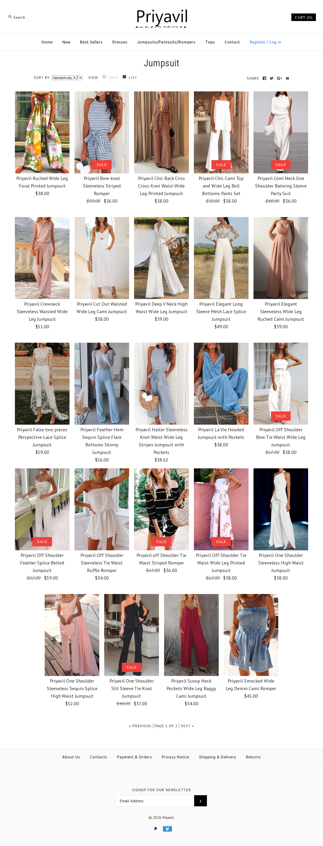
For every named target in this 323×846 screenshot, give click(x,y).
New (66, 42)
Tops (210, 42)
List (133, 77)
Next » (187, 725)
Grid (114, 77)
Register (258, 42)
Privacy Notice (175, 757)
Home (47, 42)
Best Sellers (91, 42)
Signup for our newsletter (161, 789)
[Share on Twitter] (271, 78)
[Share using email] (287, 78)
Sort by (42, 77)
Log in (275, 42)
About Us (71, 757)
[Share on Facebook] (264, 78)
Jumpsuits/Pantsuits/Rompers (166, 42)
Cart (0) (303, 17)
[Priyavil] (161, 8)
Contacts (98, 757)
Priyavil (168, 817)
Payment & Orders (134, 757)
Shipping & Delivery (217, 757)
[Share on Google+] (279, 78)
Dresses (119, 42)
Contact (232, 42)
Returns (253, 757)
